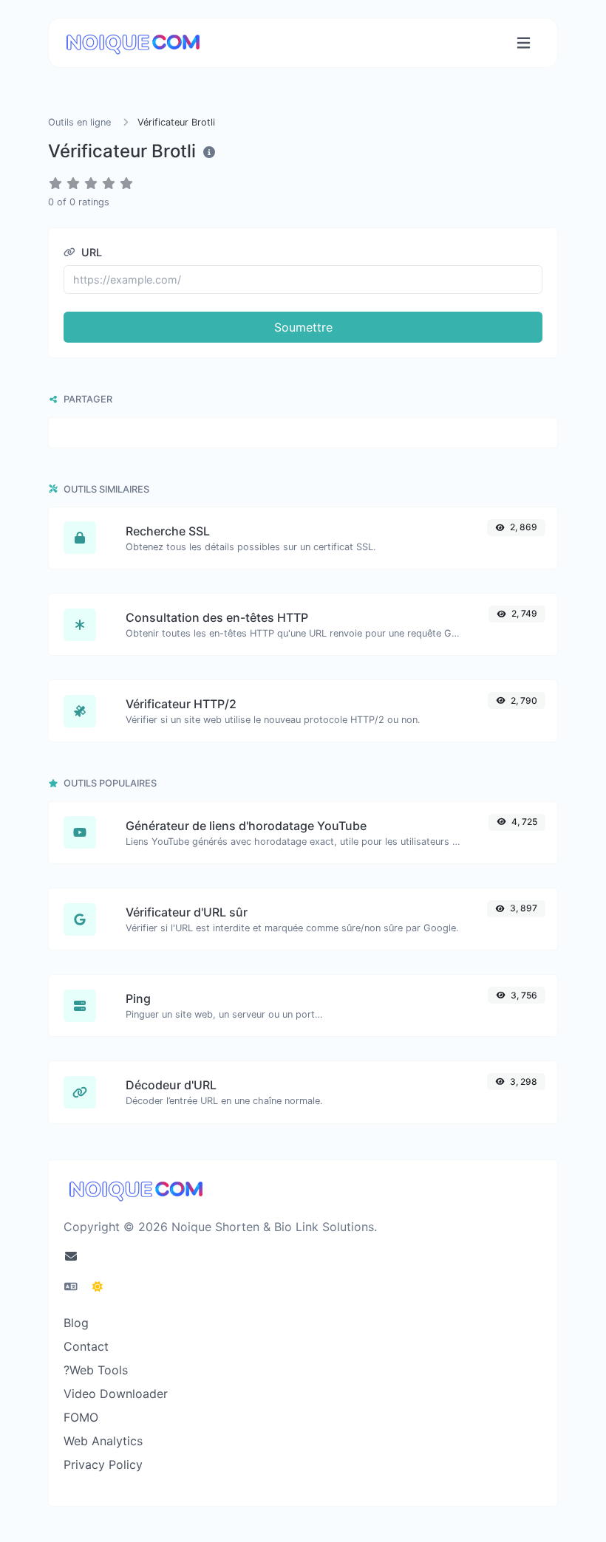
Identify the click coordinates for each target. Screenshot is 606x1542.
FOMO (81, 1417)
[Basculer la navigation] (523, 43)
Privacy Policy (103, 1464)
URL (90, 252)
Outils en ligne (81, 122)
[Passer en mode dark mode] (97, 1286)
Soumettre (303, 327)
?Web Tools (96, 1370)
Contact (86, 1346)
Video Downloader (116, 1393)
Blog (76, 1322)
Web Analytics (103, 1440)
